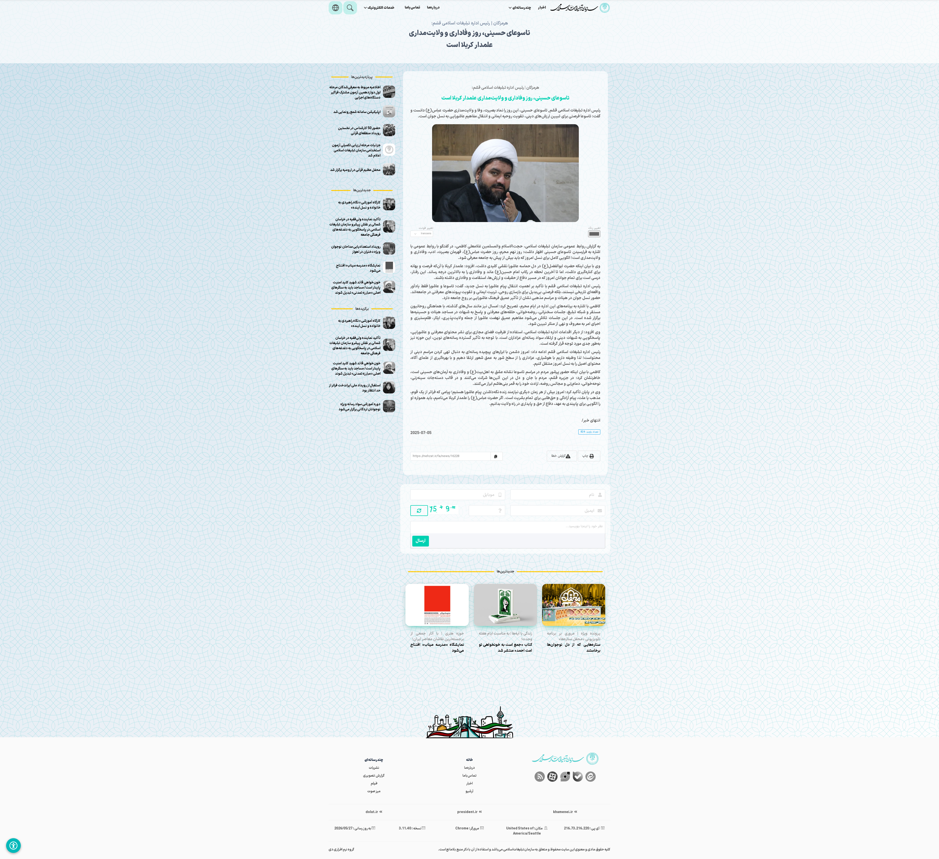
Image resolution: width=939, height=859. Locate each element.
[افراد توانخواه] (13, 845)
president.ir (467, 812)
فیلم (374, 783)
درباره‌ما (433, 7)
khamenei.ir (563, 812)
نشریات (374, 767)
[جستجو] (350, 7)
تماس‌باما (412, 7)
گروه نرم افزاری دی (341, 849)
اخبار (542, 7)
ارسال (420, 540)
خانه (469, 760)
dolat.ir (372, 812)
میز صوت (373, 791)
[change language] (335, 7)
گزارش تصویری (374, 775)
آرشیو (469, 791)
